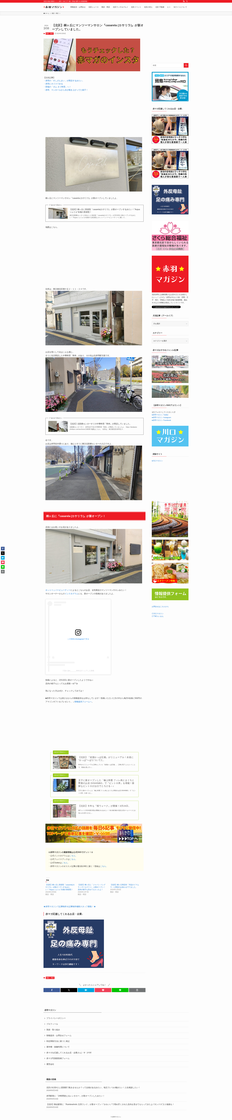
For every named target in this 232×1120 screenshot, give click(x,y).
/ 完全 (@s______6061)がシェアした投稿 (78, 671)
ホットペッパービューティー (58, 590)
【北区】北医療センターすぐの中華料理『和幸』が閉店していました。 (100, 424)
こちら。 (73, 856)
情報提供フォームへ (83, 702)
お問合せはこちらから (160, 606)
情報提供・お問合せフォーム (59, 1035)
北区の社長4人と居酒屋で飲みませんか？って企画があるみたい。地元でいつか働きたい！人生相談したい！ (93, 1088)
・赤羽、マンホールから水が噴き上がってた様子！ (66, 90)
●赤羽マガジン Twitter (160, 415)
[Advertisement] (94, 112)
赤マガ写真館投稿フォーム (58, 1058)
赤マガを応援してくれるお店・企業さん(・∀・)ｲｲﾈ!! (68, 1053)
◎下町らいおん (158, 616)
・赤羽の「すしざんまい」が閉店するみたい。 (64, 81)
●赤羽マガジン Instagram (161, 417)
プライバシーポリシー (56, 1018)
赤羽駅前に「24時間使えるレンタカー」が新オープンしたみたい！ (75, 1097)
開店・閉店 (49, 33)
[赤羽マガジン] (54, 7)
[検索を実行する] (186, 65)
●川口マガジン (157, 461)
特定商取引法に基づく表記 (58, 1041)
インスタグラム (71, 594)
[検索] (186, 1)
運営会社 (50, 1064)
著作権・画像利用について (58, 1047)
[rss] (183, 1)
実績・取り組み (53, 1030)
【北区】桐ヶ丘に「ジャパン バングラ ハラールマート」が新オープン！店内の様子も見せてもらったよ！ (91, 887)
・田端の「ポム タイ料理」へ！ (57, 87)
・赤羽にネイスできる (53, 84)
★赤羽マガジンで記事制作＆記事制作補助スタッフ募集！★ (70, 906)
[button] (52, 990)
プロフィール (52, 1024)
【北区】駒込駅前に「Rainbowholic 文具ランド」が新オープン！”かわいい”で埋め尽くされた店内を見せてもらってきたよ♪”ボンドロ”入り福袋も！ (110, 1105)
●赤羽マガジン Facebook (161, 420)
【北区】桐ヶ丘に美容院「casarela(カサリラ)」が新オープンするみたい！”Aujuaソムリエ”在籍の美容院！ (105, 210)
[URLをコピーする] (137, 990)
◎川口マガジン (158, 614)
